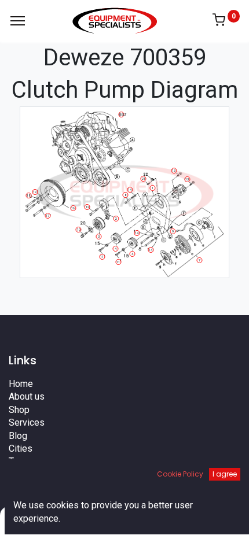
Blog (18, 435)
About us (27, 396)
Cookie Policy (180, 474)
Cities (20, 448)
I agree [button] (225, 474)
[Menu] (17, 21)
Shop (19, 409)
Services (27, 422)
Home (21, 383)
